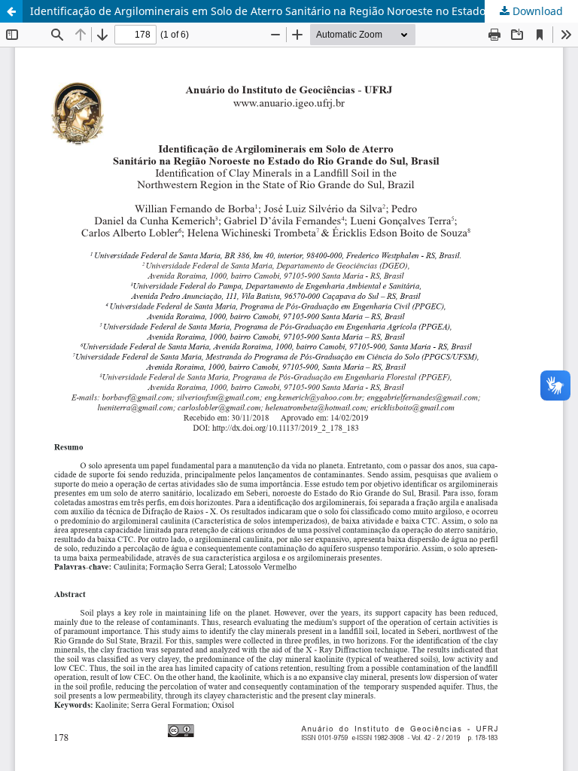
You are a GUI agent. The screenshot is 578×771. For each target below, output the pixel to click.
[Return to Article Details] (11, 11)
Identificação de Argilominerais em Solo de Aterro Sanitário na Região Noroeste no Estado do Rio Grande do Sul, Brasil (304, 11)
